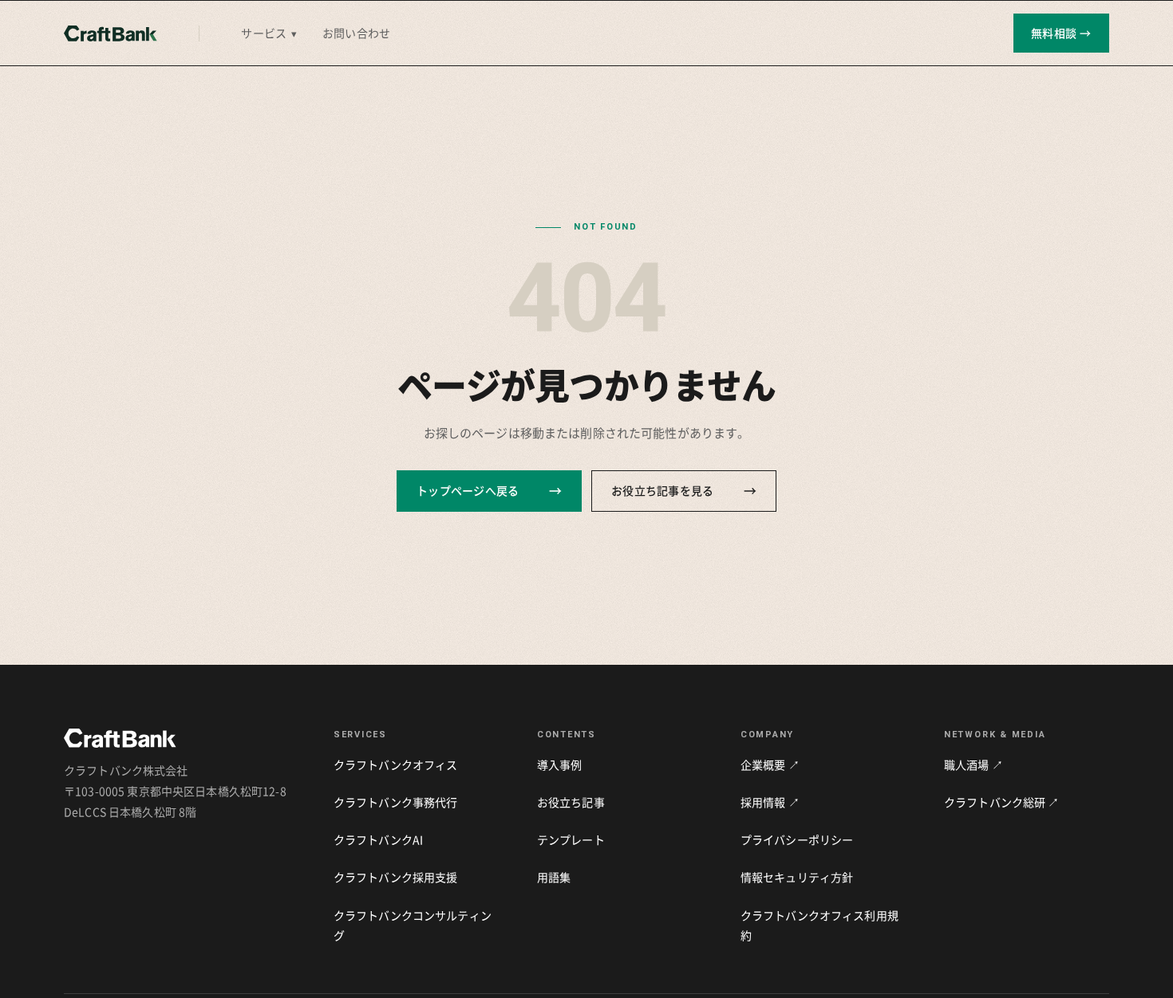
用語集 (554, 877)
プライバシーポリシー (797, 839)
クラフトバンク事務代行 (396, 802)
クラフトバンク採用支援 (396, 877)
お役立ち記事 (571, 802)
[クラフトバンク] (110, 33)
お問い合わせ (356, 33)
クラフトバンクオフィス (396, 764)
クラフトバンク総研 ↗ (1002, 802)
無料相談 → (1061, 33)
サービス (269, 33)
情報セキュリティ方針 (797, 877)
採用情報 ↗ (770, 802)
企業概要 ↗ (770, 764)
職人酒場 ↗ (973, 764)
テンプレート (571, 839)
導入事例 (560, 764)
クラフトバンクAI (378, 839)
